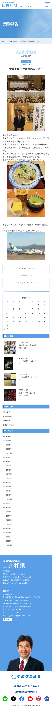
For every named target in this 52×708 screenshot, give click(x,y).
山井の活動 (7, 416)
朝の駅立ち (7, 412)
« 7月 (6, 329)
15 (39, 313)
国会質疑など (8, 424)
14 (32, 313)
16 (45, 313)
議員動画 (6, 420)
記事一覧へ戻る (26, 275)
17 (7, 317)
